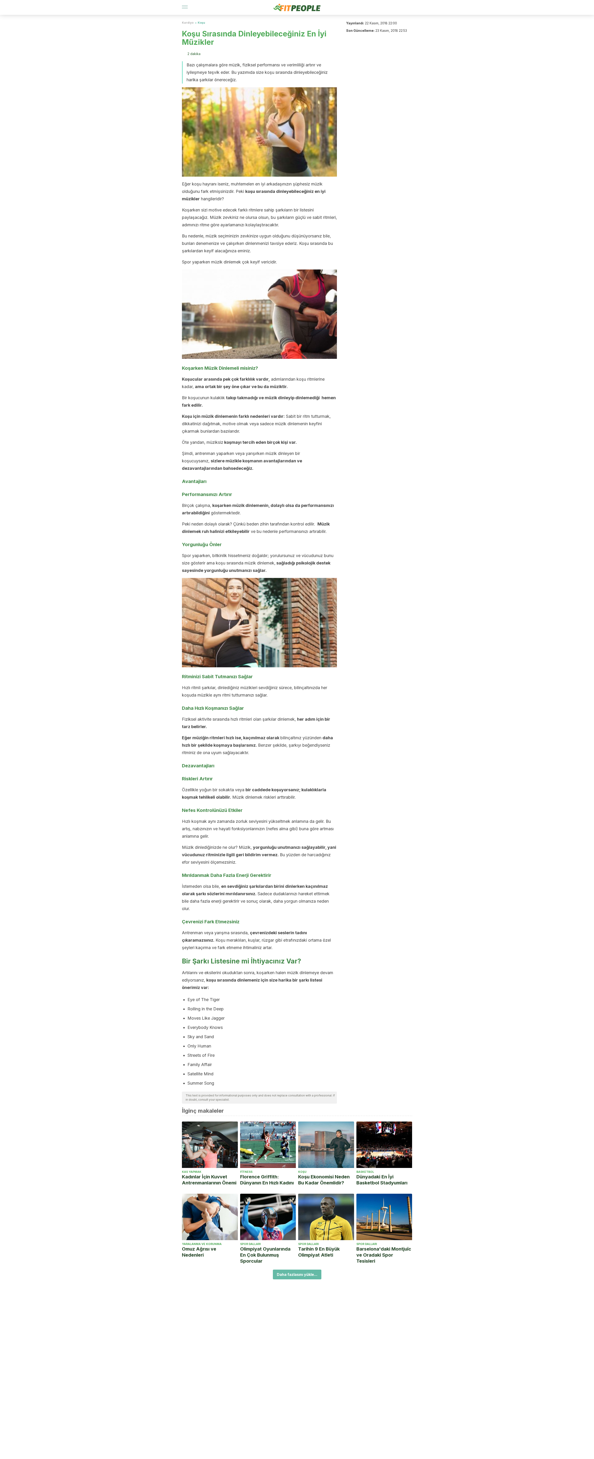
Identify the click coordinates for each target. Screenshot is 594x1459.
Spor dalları (250, 1244)
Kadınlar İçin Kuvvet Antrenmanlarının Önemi (209, 1180)
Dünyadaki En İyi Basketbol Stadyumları (381, 1180)
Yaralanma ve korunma (202, 1244)
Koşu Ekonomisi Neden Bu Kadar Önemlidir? (324, 1180)
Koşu (201, 22)
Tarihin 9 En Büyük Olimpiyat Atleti (319, 1252)
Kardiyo (188, 22)
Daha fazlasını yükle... (297, 1274)
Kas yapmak (191, 1172)
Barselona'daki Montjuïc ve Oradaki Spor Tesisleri (383, 1255)
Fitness (246, 1172)
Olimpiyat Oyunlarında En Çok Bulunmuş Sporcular (265, 1255)
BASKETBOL (365, 1172)
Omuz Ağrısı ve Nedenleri (199, 1252)
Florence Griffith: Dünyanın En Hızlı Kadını (267, 1180)
